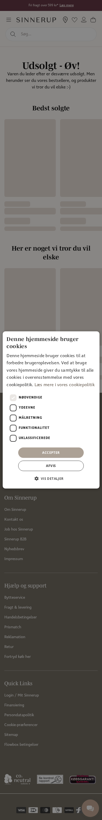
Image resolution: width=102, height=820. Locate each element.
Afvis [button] (51, 465)
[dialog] (50, 410)
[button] (50, 478)
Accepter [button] (51, 452)
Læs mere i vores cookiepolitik (65, 385)
